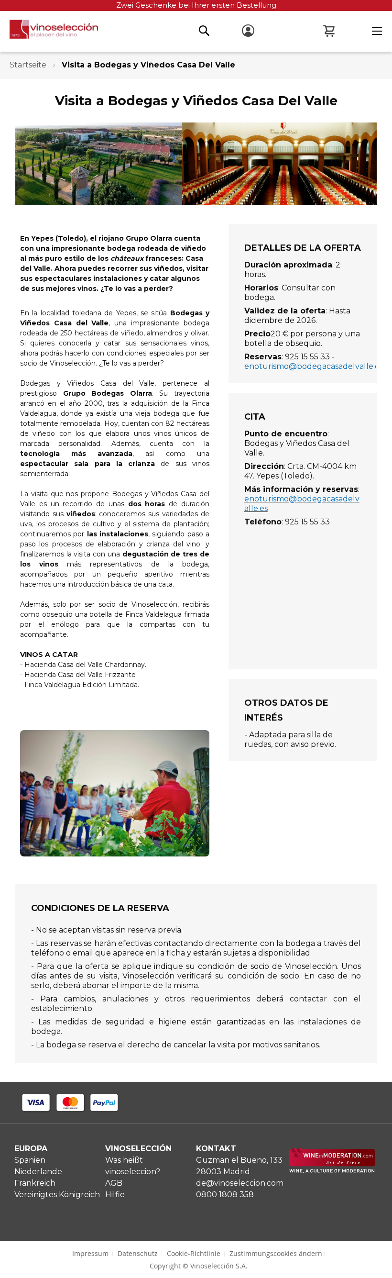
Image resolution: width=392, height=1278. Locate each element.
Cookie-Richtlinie (193, 1253)
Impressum (90, 1253)
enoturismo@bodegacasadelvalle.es (313, 366)
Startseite (29, 64)
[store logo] (49, 32)
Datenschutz (138, 1253)
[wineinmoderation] (332, 1170)
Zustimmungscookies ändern (275, 1253)
